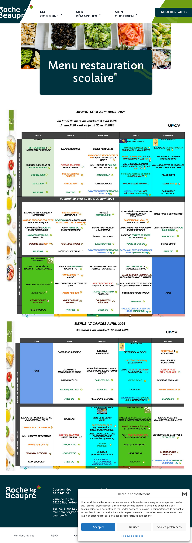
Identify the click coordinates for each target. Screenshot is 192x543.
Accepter (98, 527)
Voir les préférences (169, 527)
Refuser (134, 527)
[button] (184, 494)
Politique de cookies (132, 535)
